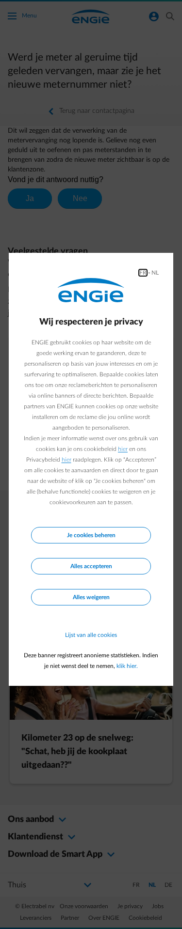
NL (155, 273)
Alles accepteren (91, 566)
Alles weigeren (91, 597)
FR (143, 273)
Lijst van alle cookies (91, 635)
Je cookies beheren (91, 535)
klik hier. (127, 666)
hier (123, 449)
